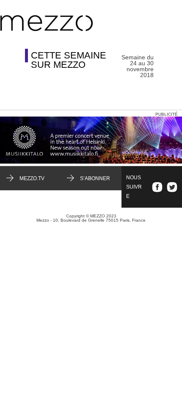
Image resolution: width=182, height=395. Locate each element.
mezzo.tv (31, 178)
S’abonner (95, 178)
